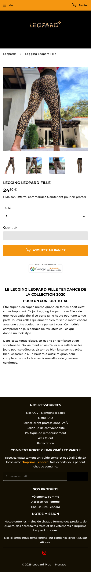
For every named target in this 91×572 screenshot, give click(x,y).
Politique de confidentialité (45, 428)
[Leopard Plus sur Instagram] (44, 553)
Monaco (60, 564)
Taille (7, 208)
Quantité (10, 227)
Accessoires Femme (45, 501)
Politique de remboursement (45, 433)
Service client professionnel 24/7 (45, 422)
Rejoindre (77, 476)
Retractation (45, 443)
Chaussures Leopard (45, 507)
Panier (83, 5)
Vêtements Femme (45, 496)
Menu (12, 5)
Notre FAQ (45, 417)
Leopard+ (10, 53)
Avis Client (45, 438)
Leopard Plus (41, 564)
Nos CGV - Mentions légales (45, 412)
